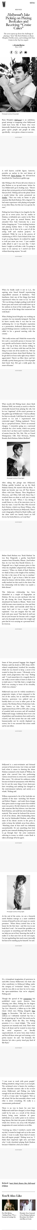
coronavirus (27, 999)
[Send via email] (25, 52)
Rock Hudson (16, 175)
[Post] (16, 52)
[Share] (11, 52)
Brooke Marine (19, 45)
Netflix (4, 197)
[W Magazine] (4, 4)
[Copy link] (20, 52)
